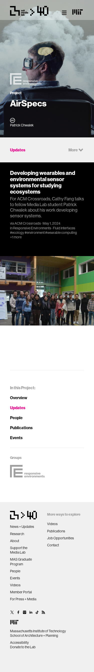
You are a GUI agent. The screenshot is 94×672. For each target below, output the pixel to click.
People (16, 417)
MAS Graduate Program (21, 561)
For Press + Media (23, 599)
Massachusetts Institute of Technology (38, 631)
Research (17, 534)
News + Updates (22, 526)
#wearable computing (61, 232)
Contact (53, 545)
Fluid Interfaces (64, 228)
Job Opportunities (60, 538)
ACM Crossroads (28, 223)
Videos (15, 585)
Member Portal (21, 592)
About (14, 541)
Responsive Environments (32, 228)
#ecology (17, 232)
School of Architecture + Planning (34, 635)
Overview (18, 397)
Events (16, 437)
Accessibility (19, 642)
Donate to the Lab (23, 647)
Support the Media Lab (18, 550)
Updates (17, 407)
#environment (35, 232)
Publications (21, 427)
